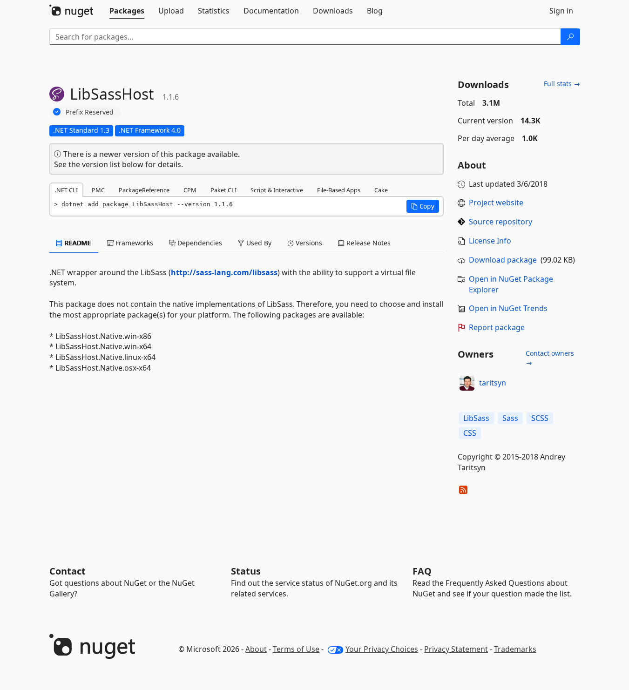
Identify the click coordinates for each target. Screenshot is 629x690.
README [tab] (77, 242)
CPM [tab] (189, 190)
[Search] (570, 36)
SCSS (539, 418)
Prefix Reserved (90, 112)
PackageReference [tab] (144, 190)
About (256, 649)
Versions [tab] (308, 242)
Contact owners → (550, 358)
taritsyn (492, 383)
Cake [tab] (381, 190)
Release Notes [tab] (368, 242)
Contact (67, 571)
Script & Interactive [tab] (276, 190)
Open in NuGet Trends (508, 308)
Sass (510, 418)
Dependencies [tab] (199, 242)
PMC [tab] (98, 190)
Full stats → (562, 83)
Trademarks (515, 649)
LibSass (476, 418)
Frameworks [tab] (133, 242)
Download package (503, 260)
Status (246, 571)
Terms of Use (296, 649)
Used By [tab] (257, 242)
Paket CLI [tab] (223, 190)
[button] (422, 206)
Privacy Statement (456, 649)
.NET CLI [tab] (66, 190)
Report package (497, 327)
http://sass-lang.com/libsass (224, 272)
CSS (469, 433)
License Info (490, 241)
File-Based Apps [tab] (338, 190)
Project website (496, 202)
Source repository (500, 221)
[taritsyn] (467, 383)
